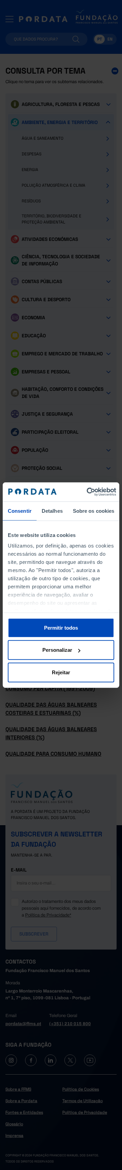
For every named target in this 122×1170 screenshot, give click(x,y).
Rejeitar (61, 672)
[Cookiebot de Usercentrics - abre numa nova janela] (88, 492)
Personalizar (57, 650)
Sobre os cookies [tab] (94, 510)
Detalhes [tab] (52, 510)
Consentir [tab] (20, 510)
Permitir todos (61, 627)
